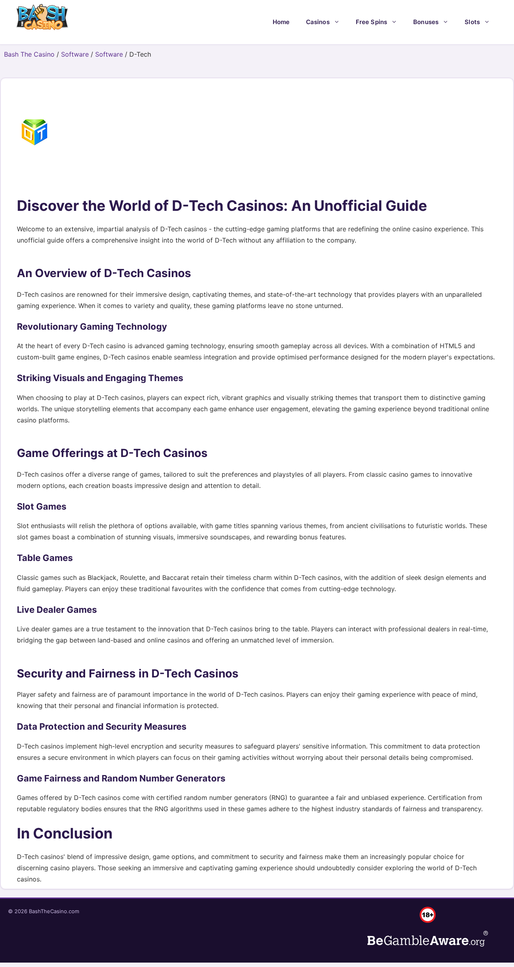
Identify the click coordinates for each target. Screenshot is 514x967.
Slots (472, 22)
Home (281, 22)
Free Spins (372, 22)
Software (75, 54)
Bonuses (426, 22)
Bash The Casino (29, 54)
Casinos (318, 22)
